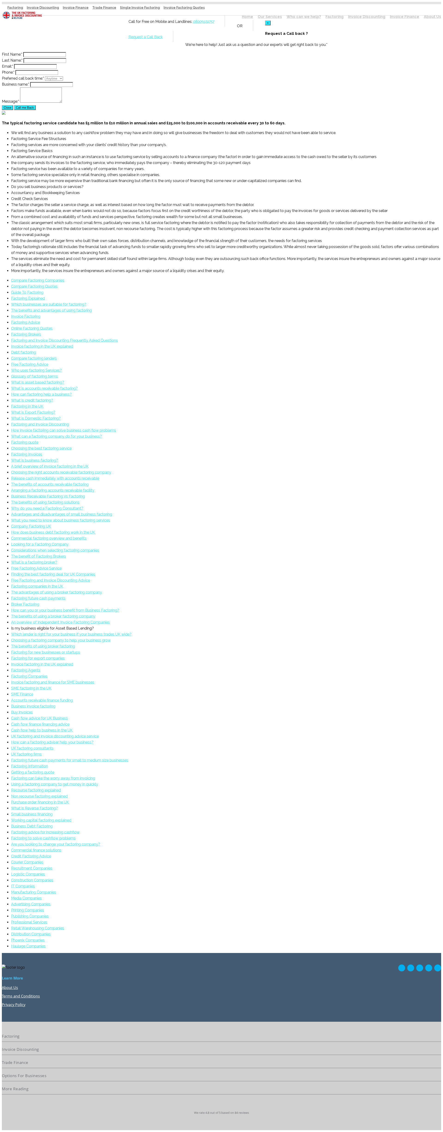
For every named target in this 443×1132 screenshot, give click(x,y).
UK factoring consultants (32, 748)
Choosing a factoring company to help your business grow (61, 640)
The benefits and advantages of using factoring (51, 310)
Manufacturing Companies (33, 892)
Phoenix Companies (28, 940)
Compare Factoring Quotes (34, 286)
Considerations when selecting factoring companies (55, 550)
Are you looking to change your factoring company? (55, 844)
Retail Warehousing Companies (37, 928)
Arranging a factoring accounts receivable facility (52, 490)
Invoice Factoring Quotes (184, 7)
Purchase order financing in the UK (40, 802)
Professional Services (29, 922)
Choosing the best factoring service (41, 448)
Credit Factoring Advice (31, 856)
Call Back (154, 37)
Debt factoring (23, 352)
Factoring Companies (29, 676)
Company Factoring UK (31, 526)
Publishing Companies (30, 916)
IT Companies (23, 886)
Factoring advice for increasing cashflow (45, 832)
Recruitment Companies (31, 868)
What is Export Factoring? (33, 412)
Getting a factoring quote (32, 772)
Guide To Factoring (27, 292)
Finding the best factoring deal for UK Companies (53, 574)
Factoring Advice (25, 322)
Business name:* (15, 84)
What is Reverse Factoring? (34, 808)
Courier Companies (27, 862)
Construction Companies (32, 880)
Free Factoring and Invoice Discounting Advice (50, 580)
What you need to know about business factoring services (60, 520)
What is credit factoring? (32, 400)
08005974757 (203, 21)
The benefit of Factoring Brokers (38, 556)
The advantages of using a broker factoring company (56, 592)
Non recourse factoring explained (39, 796)
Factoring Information (29, 766)
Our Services (270, 17)
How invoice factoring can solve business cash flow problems (63, 430)
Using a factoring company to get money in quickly (54, 784)
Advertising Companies (31, 904)
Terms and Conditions (21, 996)
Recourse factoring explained (36, 790)
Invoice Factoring (25, 316)
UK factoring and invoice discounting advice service (55, 736)
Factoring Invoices (26, 454)
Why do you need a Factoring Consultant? (47, 508)
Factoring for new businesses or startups (45, 652)
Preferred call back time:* (23, 78)
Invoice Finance (76, 7)
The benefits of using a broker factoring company (53, 616)
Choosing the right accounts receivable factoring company (61, 472)
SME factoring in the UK (31, 688)
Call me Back (25, 107)
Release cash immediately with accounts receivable (55, 478)
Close (7, 107)
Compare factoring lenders (34, 358)
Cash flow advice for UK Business (39, 718)
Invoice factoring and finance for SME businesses (52, 682)
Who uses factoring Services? (36, 370)
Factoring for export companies (38, 658)
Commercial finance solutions (36, 850)
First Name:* (12, 54)
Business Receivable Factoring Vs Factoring (48, 496)
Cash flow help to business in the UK (42, 730)
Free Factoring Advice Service (36, 568)
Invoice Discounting (43, 7)
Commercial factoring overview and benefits (49, 538)
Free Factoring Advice (29, 364)
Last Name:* (12, 60)
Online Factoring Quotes (32, 328)
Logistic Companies (28, 874)
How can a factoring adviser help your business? (52, 742)
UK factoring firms (26, 754)
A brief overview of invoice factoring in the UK (50, 466)
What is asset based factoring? (37, 382)
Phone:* (8, 72)
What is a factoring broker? (34, 562)
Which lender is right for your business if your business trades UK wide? (71, 634)
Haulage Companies (28, 946)
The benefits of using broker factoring (43, 646)
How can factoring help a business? (41, 394)
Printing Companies (27, 910)
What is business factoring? (34, 460)
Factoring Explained (28, 298)
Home (247, 17)
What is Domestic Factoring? (36, 418)
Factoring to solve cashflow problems (43, 838)
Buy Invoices (22, 712)
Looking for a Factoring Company (40, 544)
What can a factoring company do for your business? (56, 436)
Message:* (10, 101)
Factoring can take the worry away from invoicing (53, 778)
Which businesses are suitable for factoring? (48, 304)
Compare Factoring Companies (37, 280)
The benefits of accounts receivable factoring (50, 484)
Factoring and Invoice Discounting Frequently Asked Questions (64, 340)
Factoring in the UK (27, 406)
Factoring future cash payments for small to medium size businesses (69, 760)
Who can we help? (304, 17)
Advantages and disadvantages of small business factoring (61, 514)
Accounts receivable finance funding (42, 700)
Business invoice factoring (33, 706)
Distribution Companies (31, 934)
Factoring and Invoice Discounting (40, 424)
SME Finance (22, 694)
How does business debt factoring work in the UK (53, 532)
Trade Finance (104, 7)
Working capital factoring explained (41, 820)
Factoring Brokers (26, 334)
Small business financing (32, 814)
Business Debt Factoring (32, 826)
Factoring (15, 7)
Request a (137, 37)
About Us (432, 17)
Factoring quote (24, 442)
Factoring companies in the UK (37, 586)
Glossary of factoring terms (34, 376)
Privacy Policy (13, 1004)
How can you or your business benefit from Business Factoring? (65, 610)
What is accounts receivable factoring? (44, 388)
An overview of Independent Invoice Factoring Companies (60, 622)
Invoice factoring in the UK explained (42, 346)
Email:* (7, 66)
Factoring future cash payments (38, 598)
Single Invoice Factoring (140, 7)
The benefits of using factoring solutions (45, 502)
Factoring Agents (25, 670)
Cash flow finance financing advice (40, 724)
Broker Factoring (25, 604)
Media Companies (26, 898)
